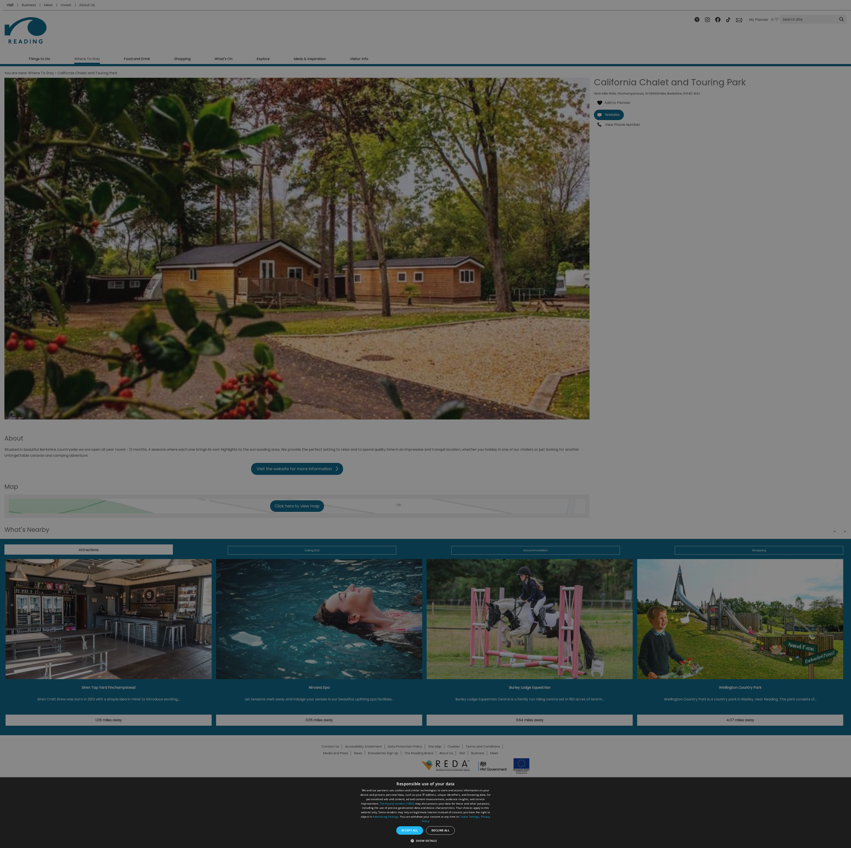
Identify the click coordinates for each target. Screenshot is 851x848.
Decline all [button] (440, 830)
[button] (425, 840)
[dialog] (425, 812)
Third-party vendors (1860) (397, 803)
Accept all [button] (409, 830)
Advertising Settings (385, 817)
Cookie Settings (469, 817)
